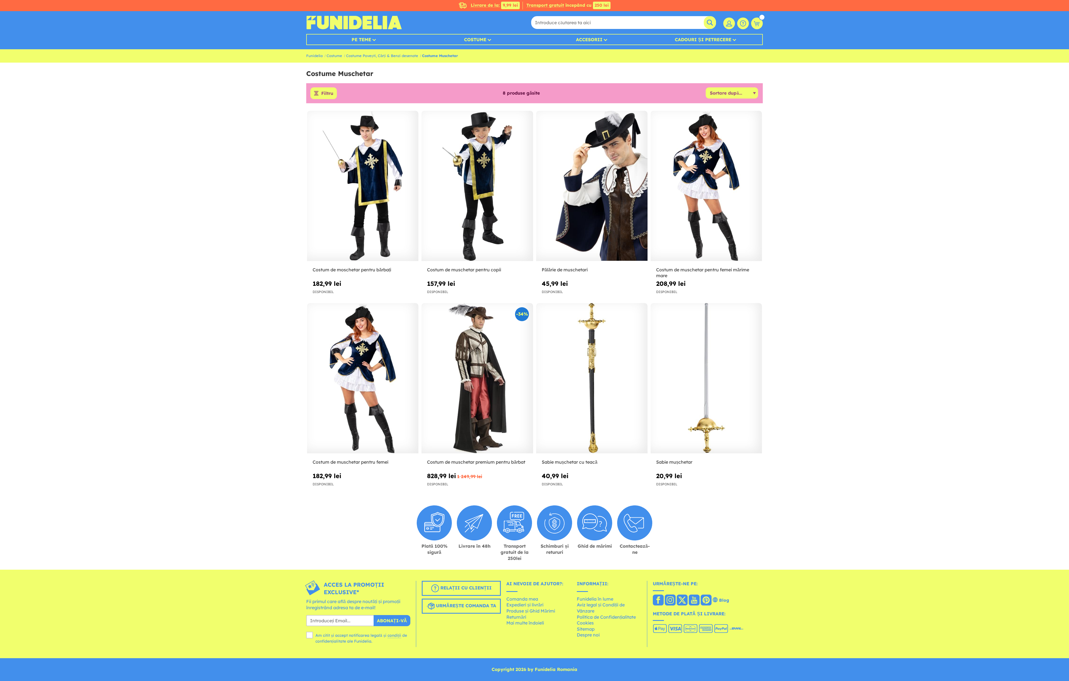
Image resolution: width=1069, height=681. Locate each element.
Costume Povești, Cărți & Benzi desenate (382, 55)
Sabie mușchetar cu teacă (569, 462)
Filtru (327, 93)
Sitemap (586, 629)
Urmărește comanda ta (465, 605)
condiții (394, 635)
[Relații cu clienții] (743, 23)
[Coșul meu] (757, 23)
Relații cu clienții (465, 588)
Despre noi (588, 635)
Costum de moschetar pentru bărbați (352, 269)
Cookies (585, 623)
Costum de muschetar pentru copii (464, 269)
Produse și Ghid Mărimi (530, 611)
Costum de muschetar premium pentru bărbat (476, 462)
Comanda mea (522, 599)
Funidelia (314, 55)
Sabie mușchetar (674, 462)
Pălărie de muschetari (565, 269)
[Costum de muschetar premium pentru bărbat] (477, 378)
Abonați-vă (392, 620)
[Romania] (658, 600)
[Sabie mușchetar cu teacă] (592, 378)
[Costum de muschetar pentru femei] (362, 378)
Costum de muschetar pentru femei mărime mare (702, 272)
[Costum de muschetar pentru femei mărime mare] (706, 186)
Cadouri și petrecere (703, 39)
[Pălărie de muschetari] (592, 186)
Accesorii (589, 39)
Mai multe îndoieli (525, 623)
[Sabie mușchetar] (706, 378)
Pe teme (361, 39)
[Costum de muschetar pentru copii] (477, 186)
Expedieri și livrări (524, 605)
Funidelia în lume (595, 599)
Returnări (516, 617)
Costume (475, 39)
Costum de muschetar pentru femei (350, 462)
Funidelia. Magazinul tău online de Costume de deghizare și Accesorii (354, 22)
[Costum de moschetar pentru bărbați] (362, 186)
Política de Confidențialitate (606, 617)
